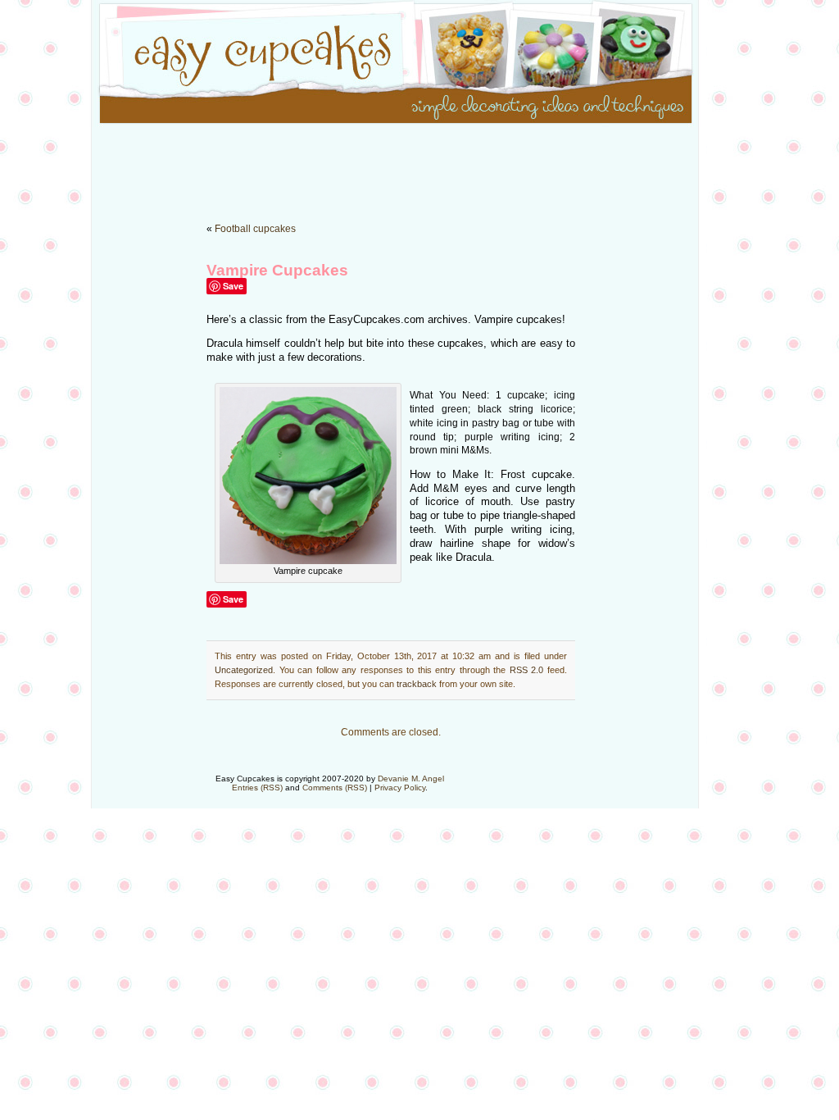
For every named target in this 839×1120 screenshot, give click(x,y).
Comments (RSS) (334, 787)
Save (233, 286)
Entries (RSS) (257, 787)
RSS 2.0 (527, 670)
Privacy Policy (399, 787)
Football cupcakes (255, 228)
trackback (417, 684)
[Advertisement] (419, 164)
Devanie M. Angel (411, 778)
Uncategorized (244, 670)
